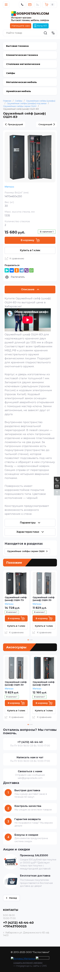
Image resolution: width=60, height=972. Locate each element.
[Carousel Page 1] (28, 639)
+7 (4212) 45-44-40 (18, 922)
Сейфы (18, 101)
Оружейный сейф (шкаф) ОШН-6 (43, 599)
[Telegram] (21, 270)
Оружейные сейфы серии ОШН (19, 106)
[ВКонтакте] (12, 270)
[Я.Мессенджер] (7, 270)
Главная (7, 101)
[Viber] (26, 270)
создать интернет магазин (27, 962)
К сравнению (17, 258)
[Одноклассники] (16, 270)
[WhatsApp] (31, 270)
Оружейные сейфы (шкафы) (40, 101)
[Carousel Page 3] (31, 639)
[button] (6, 5)
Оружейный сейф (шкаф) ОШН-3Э (16, 599)
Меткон (9, 186)
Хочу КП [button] (42, 25)
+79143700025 (15, 926)
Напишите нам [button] (21, 25)
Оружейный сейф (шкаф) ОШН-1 (43, 683)
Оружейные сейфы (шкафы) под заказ (26, 103)
